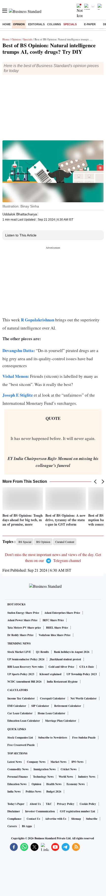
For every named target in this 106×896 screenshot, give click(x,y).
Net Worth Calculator (84, 698)
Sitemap (76, 818)
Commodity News (17, 769)
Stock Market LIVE (19, 652)
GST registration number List (77, 811)
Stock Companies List (20, 737)
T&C (49, 804)
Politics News (33, 791)
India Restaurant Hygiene (62, 681)
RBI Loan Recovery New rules (25, 666)
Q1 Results (42, 652)
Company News (36, 762)
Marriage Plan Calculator (60, 720)
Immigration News (44, 769)
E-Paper (90, 24)
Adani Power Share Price (22, 620)
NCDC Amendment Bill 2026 (24, 681)
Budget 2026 (53, 791)
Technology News (43, 776)
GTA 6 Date (86, 666)
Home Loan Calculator (51, 713)
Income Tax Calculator (21, 698)
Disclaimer (13, 811)
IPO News (77, 762)
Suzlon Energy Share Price (23, 612)
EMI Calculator (16, 706)
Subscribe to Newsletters (52, 737)
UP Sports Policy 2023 (20, 674)
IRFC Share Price (53, 620)
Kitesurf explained (50, 674)
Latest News (14, 762)
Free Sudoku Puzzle (84, 737)
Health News (53, 784)
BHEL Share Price (57, 627)
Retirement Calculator (67, 706)
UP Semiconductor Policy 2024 (25, 659)
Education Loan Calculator (23, 720)
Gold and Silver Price (61, 666)
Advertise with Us (55, 818)
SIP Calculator (40, 706)
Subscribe (91, 818)
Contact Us (33, 818)
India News (13, 791)
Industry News (86, 776)
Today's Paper (15, 804)
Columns (54, 24)
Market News (58, 762)
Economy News (76, 784)
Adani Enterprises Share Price (62, 612)
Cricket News (68, 769)
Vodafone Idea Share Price (55, 635)
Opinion (19, 24)
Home (6, 24)
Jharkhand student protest (65, 659)
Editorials (36, 24)
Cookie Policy (88, 804)
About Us (35, 804)
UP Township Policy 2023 (82, 674)
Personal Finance (17, 776)
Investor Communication (40, 811)
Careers (12, 826)
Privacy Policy (65, 804)
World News (66, 776)
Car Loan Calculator (20, 713)
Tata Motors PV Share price (24, 627)
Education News (16, 784)
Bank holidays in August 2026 (71, 652)
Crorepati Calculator (52, 698)
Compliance (14, 818)
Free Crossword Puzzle (21, 745)
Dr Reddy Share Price (20, 635)
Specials (70, 24)
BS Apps (27, 826)
